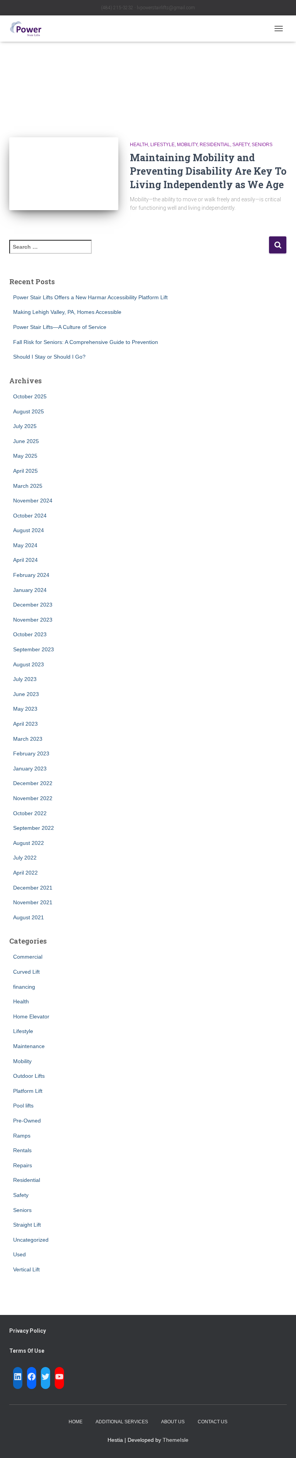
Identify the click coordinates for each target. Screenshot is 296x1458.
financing (24, 987)
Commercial (27, 957)
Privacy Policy (27, 1331)
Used (19, 1254)
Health (139, 144)
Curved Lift (26, 972)
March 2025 (27, 486)
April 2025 (25, 471)
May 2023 (25, 709)
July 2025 (25, 426)
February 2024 (31, 575)
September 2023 (33, 649)
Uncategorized (31, 1240)
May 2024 (25, 545)
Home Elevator (31, 1016)
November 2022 (32, 798)
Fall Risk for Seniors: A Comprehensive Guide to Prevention (85, 342)
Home (75, 1421)
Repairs (22, 1165)
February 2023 (31, 753)
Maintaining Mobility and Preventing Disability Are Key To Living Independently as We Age (208, 171)
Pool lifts (23, 1105)
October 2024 (30, 515)
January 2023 (30, 768)
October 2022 (30, 813)
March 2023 (27, 739)
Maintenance (29, 1046)
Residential (215, 144)
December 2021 (32, 888)
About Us (173, 1421)
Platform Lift (27, 1091)
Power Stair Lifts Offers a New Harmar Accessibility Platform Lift (90, 297)
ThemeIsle (175, 1440)
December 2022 (32, 783)
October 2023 (30, 634)
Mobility (187, 144)
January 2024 (30, 590)
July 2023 (25, 679)
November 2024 (32, 500)
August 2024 (28, 530)
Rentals (22, 1150)
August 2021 (28, 917)
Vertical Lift (26, 1269)
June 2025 (26, 441)
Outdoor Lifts (29, 1076)
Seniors (262, 144)
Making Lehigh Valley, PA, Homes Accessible (67, 312)
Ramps (21, 1136)
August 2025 (28, 411)
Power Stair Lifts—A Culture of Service (59, 327)
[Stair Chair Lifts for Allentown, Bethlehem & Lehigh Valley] (28, 28)
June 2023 (26, 694)
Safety (240, 144)
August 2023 (28, 664)
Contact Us (212, 1421)
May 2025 (25, 456)
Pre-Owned (27, 1121)
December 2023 (32, 605)
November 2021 (32, 902)
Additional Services (122, 1421)
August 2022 (28, 843)
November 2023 (32, 620)
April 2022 (25, 873)
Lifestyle (162, 144)
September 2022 (33, 828)
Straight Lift (27, 1225)
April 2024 (25, 560)
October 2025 (30, 396)
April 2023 (25, 724)
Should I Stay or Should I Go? (49, 357)
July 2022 (25, 858)
